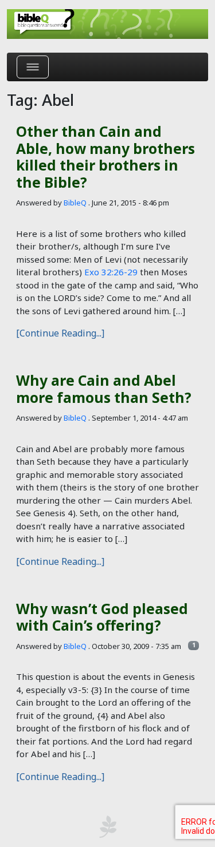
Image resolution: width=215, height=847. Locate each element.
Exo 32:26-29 (111, 272)
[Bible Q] (107, 24)
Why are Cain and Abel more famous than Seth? (103, 388)
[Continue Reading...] (60, 333)
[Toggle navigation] (33, 67)
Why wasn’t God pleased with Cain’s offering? (102, 617)
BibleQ (75, 202)
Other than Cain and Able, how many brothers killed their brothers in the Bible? (105, 156)
